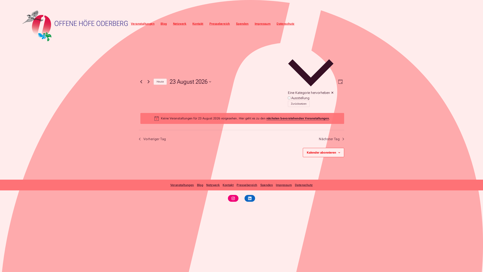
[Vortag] (141, 82)
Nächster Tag (329, 139)
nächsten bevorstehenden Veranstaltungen (297, 118)
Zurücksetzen (299, 103)
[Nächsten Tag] (148, 82)
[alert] (242, 118)
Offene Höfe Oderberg (91, 23)
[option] (311, 98)
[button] (311, 81)
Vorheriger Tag (154, 139)
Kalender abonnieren (321, 152)
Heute (160, 81)
